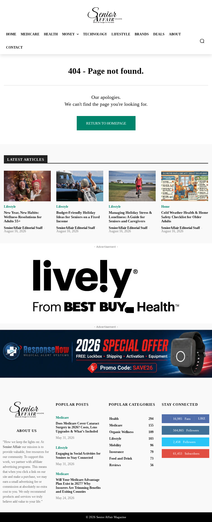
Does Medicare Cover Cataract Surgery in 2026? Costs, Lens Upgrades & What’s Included (77, 427)
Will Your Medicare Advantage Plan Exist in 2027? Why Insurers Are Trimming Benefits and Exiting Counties (78, 486)
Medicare (62, 417)
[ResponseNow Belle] (106, 354)
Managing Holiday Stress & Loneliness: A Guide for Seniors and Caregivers (130, 216)
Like (201, 418)
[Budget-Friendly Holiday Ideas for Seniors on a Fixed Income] (79, 186)
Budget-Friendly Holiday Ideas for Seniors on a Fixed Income (78, 216)
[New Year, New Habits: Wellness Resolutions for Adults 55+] (27, 186)
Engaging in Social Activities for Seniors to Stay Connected (78, 455)
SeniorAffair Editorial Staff (23, 228)
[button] (202, 41)
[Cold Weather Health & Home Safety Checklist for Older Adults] (184, 186)
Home (165, 206)
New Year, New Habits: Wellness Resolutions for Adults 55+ (23, 216)
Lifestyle (10, 206)
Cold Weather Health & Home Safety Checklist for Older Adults (184, 216)
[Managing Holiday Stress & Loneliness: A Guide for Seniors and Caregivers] (132, 186)
